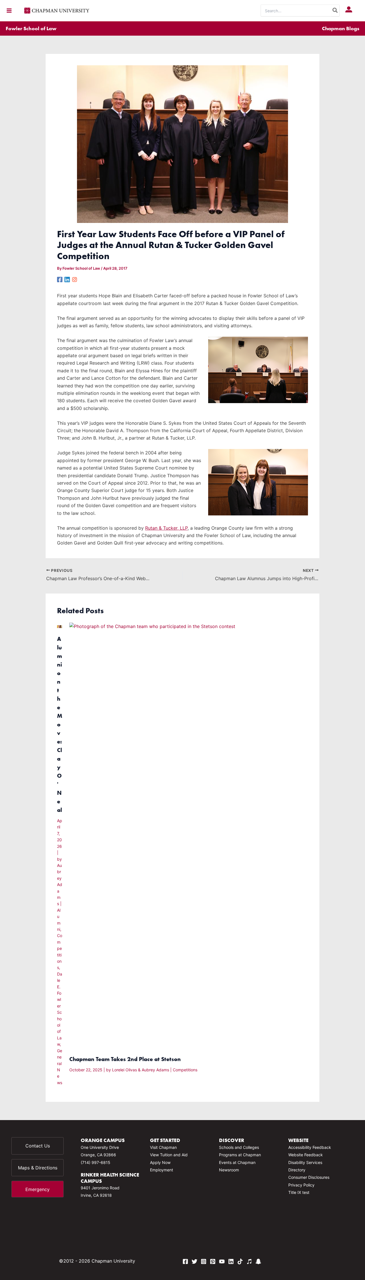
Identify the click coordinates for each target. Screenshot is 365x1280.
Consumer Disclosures (308, 1177)
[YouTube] (222, 1261)
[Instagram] (74, 279)
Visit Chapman (163, 1147)
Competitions (185, 1069)
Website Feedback (305, 1154)
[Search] (335, 10)
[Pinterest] (213, 1261)
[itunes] (249, 1261)
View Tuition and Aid (169, 1154)
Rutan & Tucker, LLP (166, 528)
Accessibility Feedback (309, 1147)
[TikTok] (240, 1261)
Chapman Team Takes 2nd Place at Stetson (125, 1058)
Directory (296, 1169)
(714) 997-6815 (95, 1162)
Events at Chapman (237, 1162)
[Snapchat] (258, 1261)
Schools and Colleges (239, 1147)
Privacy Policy (301, 1185)
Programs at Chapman (240, 1154)
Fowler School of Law (31, 28)
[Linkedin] (67, 279)
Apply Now (160, 1162)
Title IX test (298, 1192)
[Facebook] (59, 279)
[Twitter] (194, 1261)
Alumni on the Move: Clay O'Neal (59, 724)
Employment (161, 1169)
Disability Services (305, 1162)
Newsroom (229, 1169)
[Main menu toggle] (9, 10)
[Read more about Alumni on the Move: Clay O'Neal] (59, 626)
